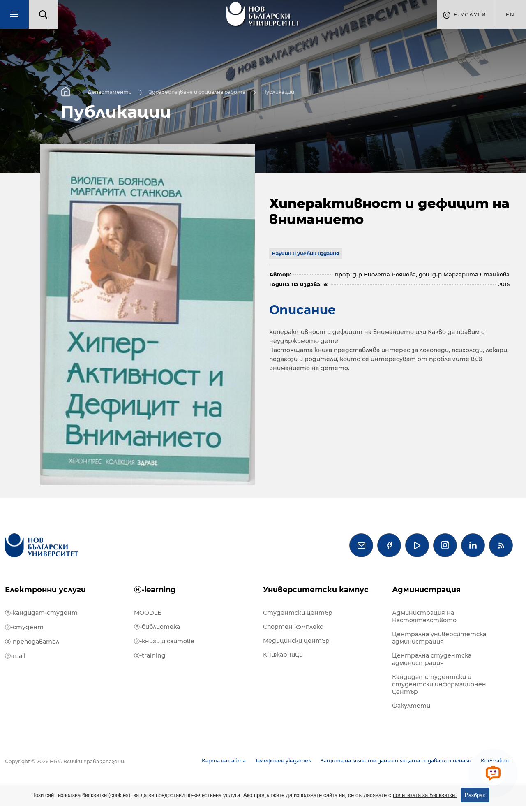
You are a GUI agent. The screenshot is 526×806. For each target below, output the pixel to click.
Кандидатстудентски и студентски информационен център (439, 684)
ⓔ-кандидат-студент (41, 612)
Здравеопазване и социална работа (197, 91)
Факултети (411, 705)
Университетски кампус (316, 589)
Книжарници (283, 654)
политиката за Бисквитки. (425, 795)
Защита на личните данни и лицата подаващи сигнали (396, 760)
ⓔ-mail (15, 656)
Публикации (278, 91)
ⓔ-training (150, 655)
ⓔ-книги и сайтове (164, 641)
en (510, 15)
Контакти (496, 760)
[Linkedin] (473, 545)
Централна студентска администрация (431, 659)
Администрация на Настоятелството (424, 616)
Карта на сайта (224, 760)
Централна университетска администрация (439, 637)
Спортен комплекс (293, 626)
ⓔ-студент (24, 627)
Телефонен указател (283, 760)
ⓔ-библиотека (157, 626)
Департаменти (110, 91)
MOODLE (147, 612)
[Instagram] (445, 545)
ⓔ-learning (155, 589)
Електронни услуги (45, 589)
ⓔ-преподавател (32, 641)
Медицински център (296, 640)
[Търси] (43, 14)
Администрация (426, 589)
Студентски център (297, 612)
